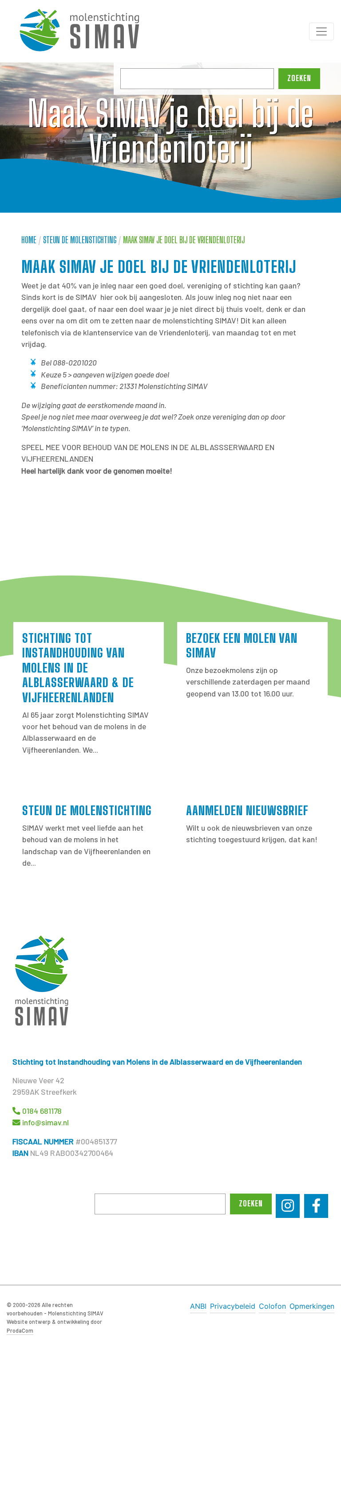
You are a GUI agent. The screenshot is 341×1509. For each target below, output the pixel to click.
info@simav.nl (45, 1122)
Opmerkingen (311, 1306)
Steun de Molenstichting (79, 240)
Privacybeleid (232, 1306)
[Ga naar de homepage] (85, 31)
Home (28, 240)
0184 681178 (42, 1111)
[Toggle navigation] (321, 31)
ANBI (198, 1306)
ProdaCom (20, 1330)
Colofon (272, 1306)
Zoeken (299, 78)
